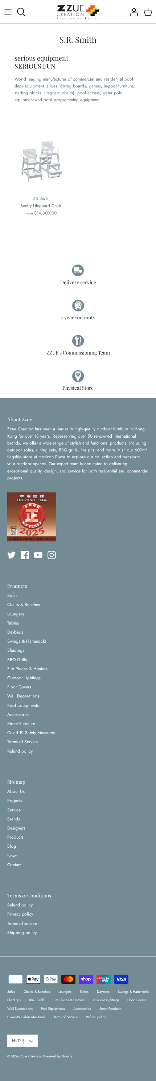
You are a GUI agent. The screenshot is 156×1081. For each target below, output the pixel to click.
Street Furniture (21, 723)
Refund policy (20, 751)
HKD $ (18, 1040)
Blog (11, 846)
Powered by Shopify (57, 1056)
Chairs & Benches (23, 604)
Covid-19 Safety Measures (31, 732)
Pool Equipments (23, 705)
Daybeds (15, 632)
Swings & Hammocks (26, 641)
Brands (13, 819)
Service (14, 810)
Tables (13, 623)
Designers (16, 828)
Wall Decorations (23, 696)
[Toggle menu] (8, 12)
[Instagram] (52, 555)
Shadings (15, 650)
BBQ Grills (17, 659)
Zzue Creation (30, 1056)
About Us (16, 791)
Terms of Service (22, 741)
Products (15, 837)
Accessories (18, 714)
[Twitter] (11, 555)
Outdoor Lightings (24, 678)
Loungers (15, 614)
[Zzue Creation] (78, 12)
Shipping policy (22, 932)
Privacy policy (20, 914)
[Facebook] (25, 555)
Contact (14, 864)
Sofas (12, 595)
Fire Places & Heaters (27, 669)
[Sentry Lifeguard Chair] (40, 159)
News (12, 855)
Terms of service (22, 923)
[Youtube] (38, 555)
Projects (14, 800)
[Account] (132, 12)
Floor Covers (19, 687)
